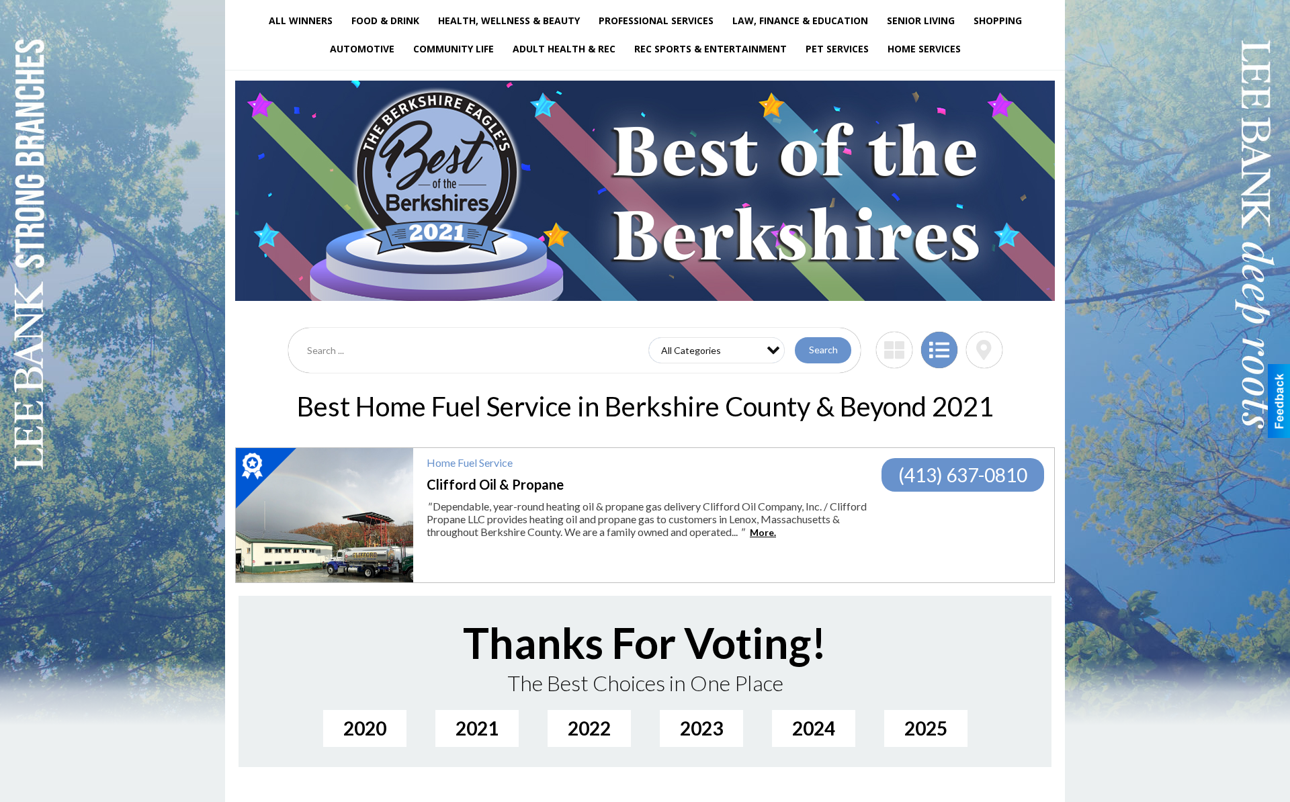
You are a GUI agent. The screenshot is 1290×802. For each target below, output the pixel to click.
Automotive (362, 48)
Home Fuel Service (470, 462)
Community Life (453, 48)
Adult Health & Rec (564, 48)
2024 (813, 728)
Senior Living (921, 20)
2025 (925, 728)
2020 (364, 728)
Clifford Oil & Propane (495, 484)
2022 (589, 728)
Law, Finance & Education (800, 20)
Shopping (998, 20)
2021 (477, 728)
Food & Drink (385, 20)
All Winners (301, 20)
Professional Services (656, 20)
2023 (701, 728)
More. (763, 532)
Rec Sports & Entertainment (710, 48)
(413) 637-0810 (962, 474)
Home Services (924, 48)
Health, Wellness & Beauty (509, 20)
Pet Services (837, 48)
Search (823, 349)
